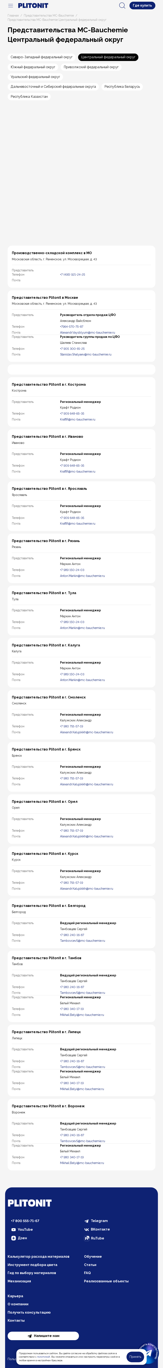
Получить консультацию (29, 1312)
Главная (13, 15)
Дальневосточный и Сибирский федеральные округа (53, 87)
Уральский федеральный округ (35, 77)
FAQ (87, 1273)
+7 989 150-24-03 (72, 570)
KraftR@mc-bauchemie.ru (77, 419)
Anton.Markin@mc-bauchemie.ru (82, 576)
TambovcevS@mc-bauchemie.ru (82, 940)
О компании (18, 1304)
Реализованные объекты (106, 1281)
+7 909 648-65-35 (72, 413)
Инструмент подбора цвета (32, 1265)
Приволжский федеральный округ (91, 67)
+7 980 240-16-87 (72, 935)
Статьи (90, 1265)
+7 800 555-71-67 (25, 1221)
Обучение (93, 1257)
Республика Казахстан (29, 97)
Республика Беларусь (122, 87)
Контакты (16, 1320)
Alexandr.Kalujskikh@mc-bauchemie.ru (86, 732)
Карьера (15, 1296)
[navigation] (11, 5)
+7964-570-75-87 (71, 326)
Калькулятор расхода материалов (38, 1257)
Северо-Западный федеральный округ (42, 57)
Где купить (142, 5)
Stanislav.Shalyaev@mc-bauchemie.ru (85, 354)
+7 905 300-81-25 (72, 348)
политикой (43, 1356)
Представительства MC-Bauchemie (49, 15)
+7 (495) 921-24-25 (72, 274)
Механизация (19, 1281)
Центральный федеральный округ (108, 57)
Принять (135, 1356)
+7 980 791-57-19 (71, 726)
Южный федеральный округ (33, 67)
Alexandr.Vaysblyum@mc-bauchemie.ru (87, 332)
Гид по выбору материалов (32, 1273)
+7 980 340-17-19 (72, 1009)
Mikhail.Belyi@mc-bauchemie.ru (82, 1015)
